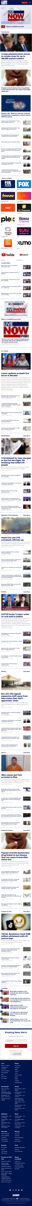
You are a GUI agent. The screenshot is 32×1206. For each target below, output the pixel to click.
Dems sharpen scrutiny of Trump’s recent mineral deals (11, 656)
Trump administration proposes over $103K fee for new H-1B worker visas (10, 737)
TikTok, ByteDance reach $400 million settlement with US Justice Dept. (15, 936)
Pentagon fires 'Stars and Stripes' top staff (11, 641)
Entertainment (18, 1082)
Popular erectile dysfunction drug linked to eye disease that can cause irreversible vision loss (15, 89)
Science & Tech (6, 911)
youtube (10, 1190)
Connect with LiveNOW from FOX (14, 302)
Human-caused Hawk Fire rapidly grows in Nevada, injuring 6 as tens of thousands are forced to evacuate (11, 576)
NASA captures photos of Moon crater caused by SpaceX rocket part (10, 974)
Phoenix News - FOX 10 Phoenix (20, 1116)
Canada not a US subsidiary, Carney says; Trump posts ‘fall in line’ (11, 163)
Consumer (17, 1139)
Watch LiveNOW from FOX (15, 26)
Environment (4, 1139)
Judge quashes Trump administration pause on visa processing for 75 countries (11, 499)
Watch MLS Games (6, 1182)
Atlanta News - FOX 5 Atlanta (20, 1089)
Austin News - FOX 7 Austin (20, 1109)
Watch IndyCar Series (6, 1171)
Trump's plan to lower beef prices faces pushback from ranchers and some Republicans (20, 1000)
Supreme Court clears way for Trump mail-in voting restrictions (10, 121)
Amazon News (20, 201)
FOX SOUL (4, 1076)
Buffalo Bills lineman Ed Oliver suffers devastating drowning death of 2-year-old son (11, 790)
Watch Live (24, 2)
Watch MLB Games (6, 1166)
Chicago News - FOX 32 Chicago (6, 1116)
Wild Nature (4, 1153)
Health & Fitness (7, 830)
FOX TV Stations (5, 1071)
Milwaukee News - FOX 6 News (5, 1126)
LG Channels (19, 213)
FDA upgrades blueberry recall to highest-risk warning (11, 904)
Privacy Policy (17, 1053)
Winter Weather (5, 1133)
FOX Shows (4, 1078)
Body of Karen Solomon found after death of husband (11, 413)
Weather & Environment (9, 515)
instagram (16, 1190)
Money (3, 671)
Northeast (5, 1086)
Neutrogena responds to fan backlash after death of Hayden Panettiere (19, 993)
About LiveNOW (18, 1158)
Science (3, 1145)
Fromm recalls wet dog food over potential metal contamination (9, 745)
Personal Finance (19, 1137)
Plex (2, 225)
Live (2, 1063)
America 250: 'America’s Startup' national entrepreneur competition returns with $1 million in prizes (16, 115)
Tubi (18, 236)
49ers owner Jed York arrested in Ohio (10, 142)
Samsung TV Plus (4, 236)
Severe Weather (5, 1135)
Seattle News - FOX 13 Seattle (20, 1126)
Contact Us (17, 1161)
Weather (4, 1131)
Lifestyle (17, 1080)
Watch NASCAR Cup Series (6, 1169)
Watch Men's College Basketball (6, 1174)
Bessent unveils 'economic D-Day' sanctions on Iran (9, 491)
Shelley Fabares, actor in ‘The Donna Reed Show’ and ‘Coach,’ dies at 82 (20, 1020)
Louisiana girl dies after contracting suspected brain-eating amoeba (10, 880)
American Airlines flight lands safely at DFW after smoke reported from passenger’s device (10, 950)
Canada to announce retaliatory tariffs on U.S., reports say (11, 287)
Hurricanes (4, 1137)
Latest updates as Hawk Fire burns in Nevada (10, 273)
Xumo (18, 248)
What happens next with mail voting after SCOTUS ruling (11, 294)
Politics (3, 592)
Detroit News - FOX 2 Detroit (6, 1120)
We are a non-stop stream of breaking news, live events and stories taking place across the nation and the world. (16, 340)
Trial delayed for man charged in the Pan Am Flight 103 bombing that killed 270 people (11, 157)
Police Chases (18, 1075)
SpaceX (3, 1149)
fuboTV (2, 213)
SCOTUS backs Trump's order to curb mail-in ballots (10, 280)
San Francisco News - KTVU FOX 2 (20, 1123)
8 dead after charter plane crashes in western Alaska (10, 958)
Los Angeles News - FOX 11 (20, 1120)
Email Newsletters (19, 1167)
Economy (17, 1133)
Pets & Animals (18, 1151)
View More (26, 436)
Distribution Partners (20, 1163)
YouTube (3, 260)
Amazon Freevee (4, 201)
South (17, 1086)
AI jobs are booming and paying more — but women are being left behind (11, 966)
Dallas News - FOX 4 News (20, 1102)
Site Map (17, 1169)
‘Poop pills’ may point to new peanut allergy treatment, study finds (10, 887)
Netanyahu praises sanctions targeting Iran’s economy (10, 476)
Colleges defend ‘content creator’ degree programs (11, 981)
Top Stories (18, 1065)
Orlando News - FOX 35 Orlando (20, 1092)
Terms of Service (17, 1054)
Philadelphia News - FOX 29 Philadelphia (6, 1092)
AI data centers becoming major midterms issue (9, 664)
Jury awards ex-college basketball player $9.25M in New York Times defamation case (11, 799)
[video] (27, 267)
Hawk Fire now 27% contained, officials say (12, 538)
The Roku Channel (21, 225)
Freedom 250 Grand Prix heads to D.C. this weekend (11, 807)
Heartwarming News (20, 1147)
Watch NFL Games (6, 1161)
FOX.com (19, 189)
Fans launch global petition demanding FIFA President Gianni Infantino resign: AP (11, 815)
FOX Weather (4, 1072)
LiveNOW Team (19, 1165)
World (16, 1069)
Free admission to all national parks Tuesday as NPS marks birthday (10, 135)
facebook (13, 1190)
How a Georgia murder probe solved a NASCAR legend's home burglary (10, 823)
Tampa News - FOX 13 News (20, 1096)
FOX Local (3, 189)
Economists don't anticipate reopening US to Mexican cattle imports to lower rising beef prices (11, 729)
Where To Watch (5, 1065)
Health (16, 1078)
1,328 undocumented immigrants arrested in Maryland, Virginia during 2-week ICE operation (11, 171)
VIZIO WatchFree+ (5, 248)
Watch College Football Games (5, 1163)
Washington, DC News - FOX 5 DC (5, 1096)
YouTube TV (19, 260)
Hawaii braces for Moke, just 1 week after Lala (11, 568)
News (17, 1063)
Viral (16, 1145)
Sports (3, 752)
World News (5, 436)
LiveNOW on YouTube (4, 1068)
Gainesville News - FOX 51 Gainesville (19, 1099)
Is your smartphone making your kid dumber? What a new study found (10, 872)
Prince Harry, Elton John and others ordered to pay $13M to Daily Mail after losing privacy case (11, 507)
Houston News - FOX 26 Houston (20, 1105)
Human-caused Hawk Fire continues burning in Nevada (10, 421)
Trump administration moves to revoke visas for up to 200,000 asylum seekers (15, 56)
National (17, 1067)
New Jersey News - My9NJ (6, 1099)
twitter (19, 1190)
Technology (4, 1151)
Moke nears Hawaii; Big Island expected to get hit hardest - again (11, 584)
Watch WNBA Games (6, 1180)
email (22, 1190)
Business (17, 1135)
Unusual (17, 1149)
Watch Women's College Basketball (5, 1177)
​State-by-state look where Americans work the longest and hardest (10, 128)
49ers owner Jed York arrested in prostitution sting (9, 266)
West (16, 1114)
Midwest (4, 1114)
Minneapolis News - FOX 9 (6, 1123)
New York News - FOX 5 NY (5, 1089)
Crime (16, 1073)
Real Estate (17, 1141)
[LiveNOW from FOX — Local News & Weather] (4, 2)
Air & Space (4, 1147)
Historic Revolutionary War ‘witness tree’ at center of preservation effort (11, 560)
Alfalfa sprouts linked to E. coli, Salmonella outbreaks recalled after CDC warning (11, 896)
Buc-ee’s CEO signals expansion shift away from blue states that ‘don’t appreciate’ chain (11, 150)
